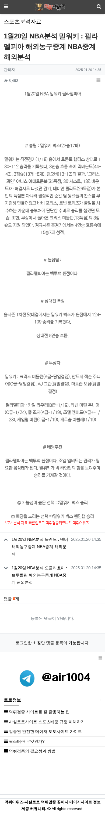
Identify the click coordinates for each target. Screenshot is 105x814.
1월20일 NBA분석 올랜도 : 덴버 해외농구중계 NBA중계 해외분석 (40, 546)
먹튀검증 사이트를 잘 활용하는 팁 (39, 711)
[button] (98, 81)
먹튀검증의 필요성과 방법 (31, 751)
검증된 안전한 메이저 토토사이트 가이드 (45, 731)
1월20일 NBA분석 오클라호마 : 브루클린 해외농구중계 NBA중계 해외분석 (39, 575)
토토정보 (12, 700)
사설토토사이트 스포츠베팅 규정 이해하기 (46, 721)
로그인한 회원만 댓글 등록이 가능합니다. (53, 642)
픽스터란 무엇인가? (26, 741)
